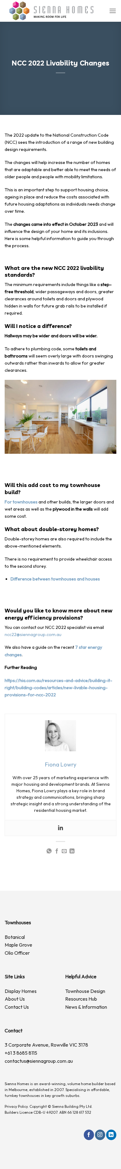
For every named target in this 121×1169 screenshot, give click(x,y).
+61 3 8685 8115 (21, 1053)
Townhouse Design (85, 991)
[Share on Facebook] (56, 851)
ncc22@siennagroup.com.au (33, 634)
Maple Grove (18, 945)
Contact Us (17, 1007)
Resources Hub (81, 999)
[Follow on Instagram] (100, 1135)
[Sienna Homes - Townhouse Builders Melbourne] (51, 11)
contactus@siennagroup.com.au (39, 1061)
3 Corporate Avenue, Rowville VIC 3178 (46, 1045)
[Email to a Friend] (64, 851)
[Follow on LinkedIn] (111, 1135)
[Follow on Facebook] (89, 1135)
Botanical (15, 937)
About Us (15, 999)
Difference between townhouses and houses (55, 579)
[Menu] (112, 10)
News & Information (86, 1007)
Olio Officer (17, 953)
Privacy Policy (16, 1106)
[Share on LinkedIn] (71, 851)
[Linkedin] (60, 828)
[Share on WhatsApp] (49, 851)
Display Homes (21, 991)
